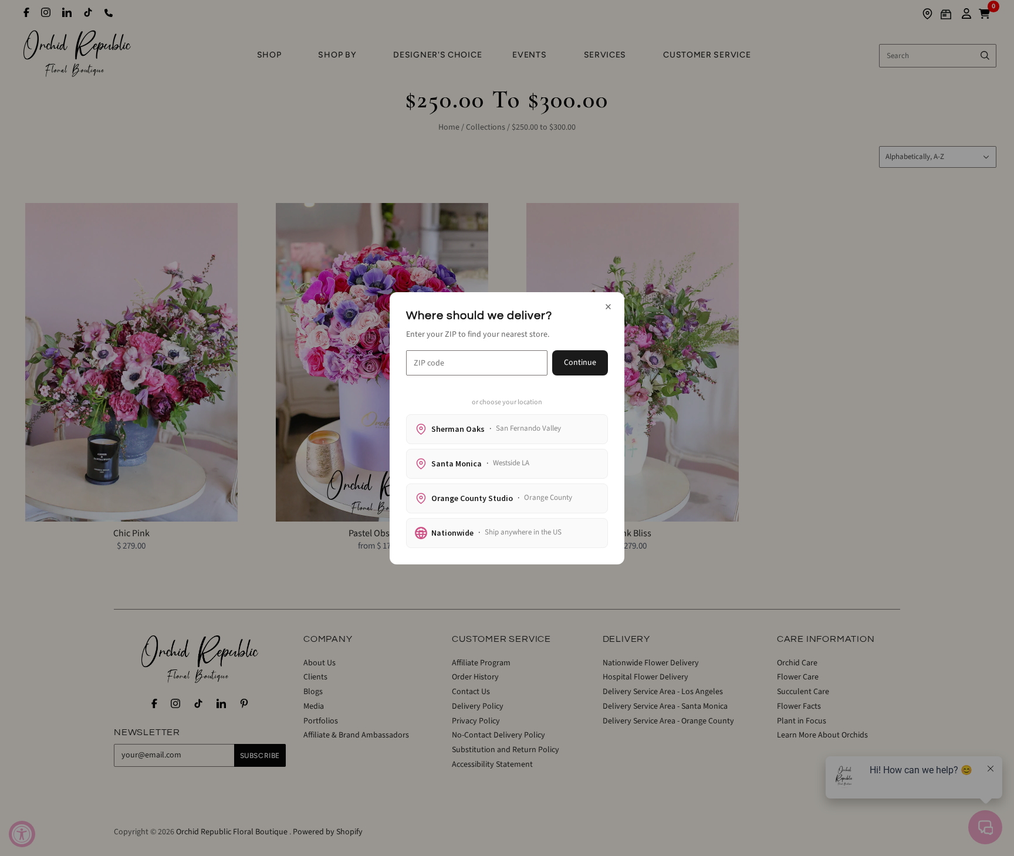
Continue (580, 362)
